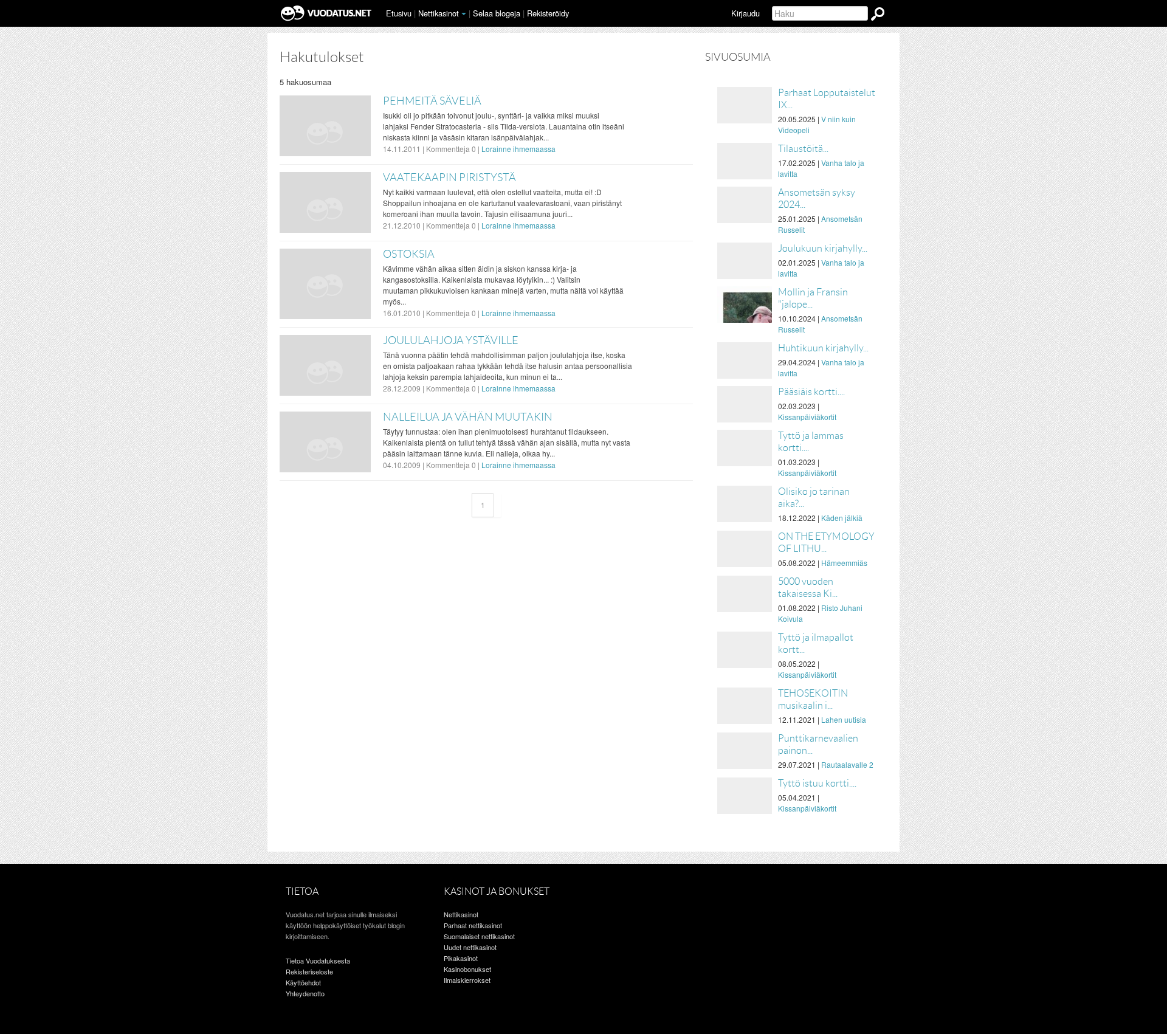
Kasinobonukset (467, 969)
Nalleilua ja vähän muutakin (468, 417)
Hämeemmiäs (844, 562)
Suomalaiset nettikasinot (479, 936)
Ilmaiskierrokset (467, 980)
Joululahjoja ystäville (450, 340)
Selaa (496, 13)
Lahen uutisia (843, 719)
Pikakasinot (461, 958)
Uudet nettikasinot (470, 947)
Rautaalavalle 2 (847, 764)
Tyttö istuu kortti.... (817, 783)
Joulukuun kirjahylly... (822, 248)
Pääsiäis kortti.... (811, 392)
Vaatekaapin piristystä (449, 177)
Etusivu (398, 13)
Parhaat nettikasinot (473, 925)
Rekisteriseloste (309, 971)
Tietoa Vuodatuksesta (318, 960)
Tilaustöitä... (803, 148)
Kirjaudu (745, 13)
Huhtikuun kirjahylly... (823, 348)
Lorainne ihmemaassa (518, 148)
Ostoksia (409, 254)
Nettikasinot (438, 13)
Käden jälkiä (841, 517)
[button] (463, 14)
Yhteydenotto (305, 993)
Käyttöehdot (303, 982)
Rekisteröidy (548, 13)
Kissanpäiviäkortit (807, 417)
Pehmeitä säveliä (432, 101)
